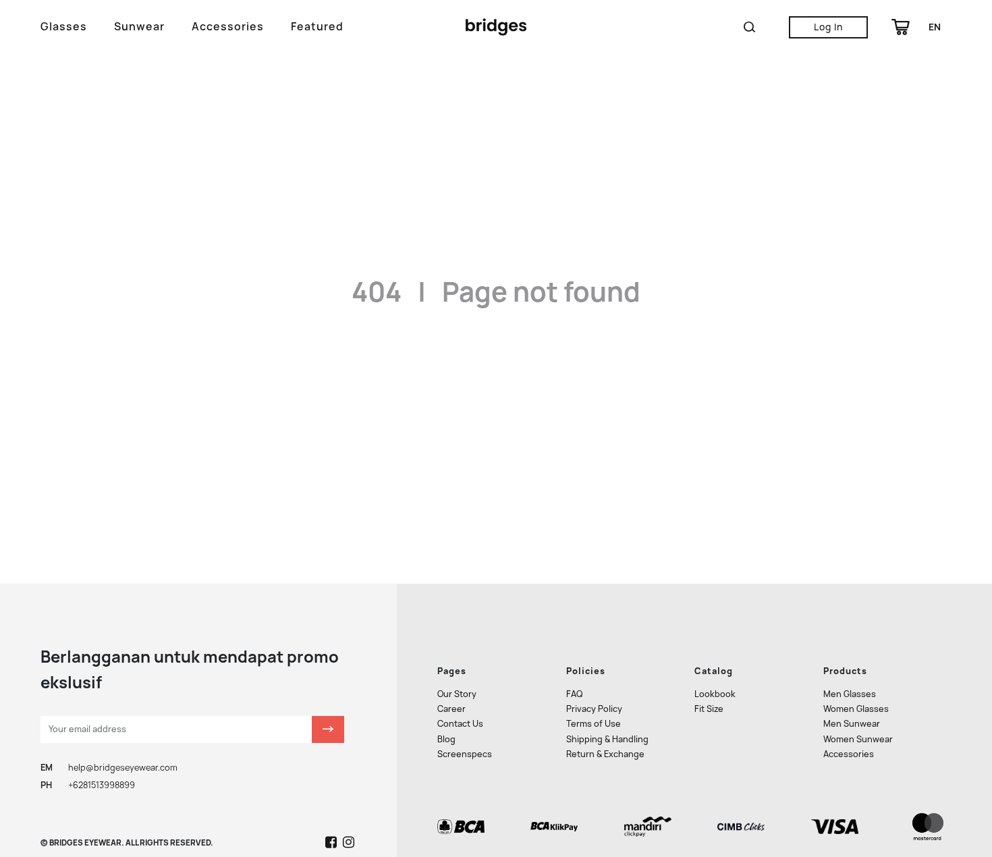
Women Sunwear (858, 739)
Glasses (63, 27)
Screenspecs (464, 754)
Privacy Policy (594, 709)
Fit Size (708, 709)
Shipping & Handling (607, 739)
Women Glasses (856, 709)
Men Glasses (849, 694)
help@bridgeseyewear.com (122, 767)
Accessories (228, 27)
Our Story (456, 694)
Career (451, 709)
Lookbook (715, 694)
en (935, 27)
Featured (317, 27)
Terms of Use (593, 723)
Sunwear (139, 27)
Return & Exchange (605, 754)
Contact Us (460, 723)
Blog (446, 739)
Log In (828, 27)
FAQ (574, 694)
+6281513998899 (101, 785)
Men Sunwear (851, 723)
